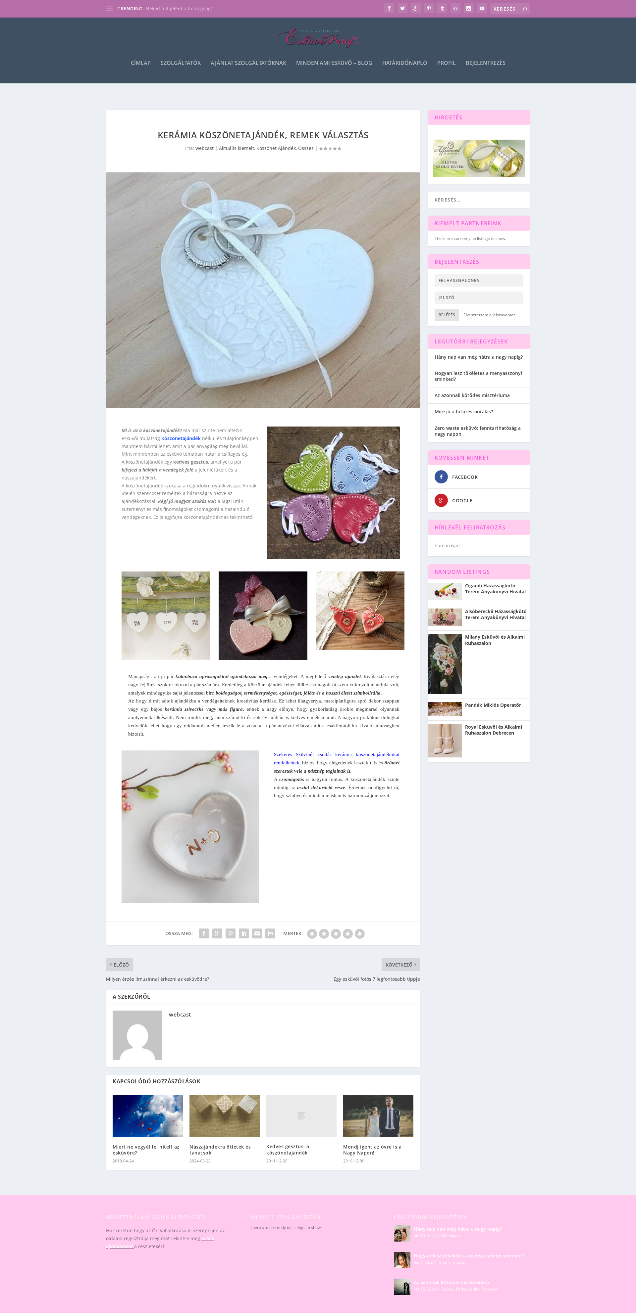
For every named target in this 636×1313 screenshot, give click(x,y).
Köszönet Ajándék (276, 148)
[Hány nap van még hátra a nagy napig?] (402, 1233)
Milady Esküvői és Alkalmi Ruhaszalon (495, 640)
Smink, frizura (452, 1262)
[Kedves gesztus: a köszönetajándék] (301, 1116)
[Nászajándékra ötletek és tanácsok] (224, 1116)
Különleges (451, 1235)
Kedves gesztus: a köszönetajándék (287, 1149)
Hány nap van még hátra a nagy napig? (479, 357)
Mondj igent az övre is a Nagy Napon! (372, 1150)
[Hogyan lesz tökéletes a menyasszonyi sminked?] (402, 1260)
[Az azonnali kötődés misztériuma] (402, 1287)
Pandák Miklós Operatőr (493, 705)
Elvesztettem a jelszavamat (489, 315)
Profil (446, 63)
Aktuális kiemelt (236, 148)
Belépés (447, 315)
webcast (204, 148)
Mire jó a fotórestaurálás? (464, 411)
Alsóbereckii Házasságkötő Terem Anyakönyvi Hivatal (496, 614)
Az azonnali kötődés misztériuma (472, 395)
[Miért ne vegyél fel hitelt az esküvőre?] (148, 1116)
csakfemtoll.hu (342, 725)
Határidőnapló (404, 63)
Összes (306, 148)
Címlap (141, 63)
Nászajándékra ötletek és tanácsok (220, 1150)
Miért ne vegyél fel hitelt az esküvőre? (146, 1150)
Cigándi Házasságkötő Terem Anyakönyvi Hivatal (495, 589)
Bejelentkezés (485, 63)
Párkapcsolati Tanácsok (477, 1289)
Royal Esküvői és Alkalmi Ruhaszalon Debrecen (493, 730)
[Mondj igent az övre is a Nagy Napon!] (378, 1116)
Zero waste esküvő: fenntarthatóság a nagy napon (478, 431)
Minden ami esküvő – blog (334, 63)
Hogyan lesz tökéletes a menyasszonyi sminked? (478, 376)
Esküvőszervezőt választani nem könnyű (190, 8)
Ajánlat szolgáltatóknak (248, 63)
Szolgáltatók (181, 63)
